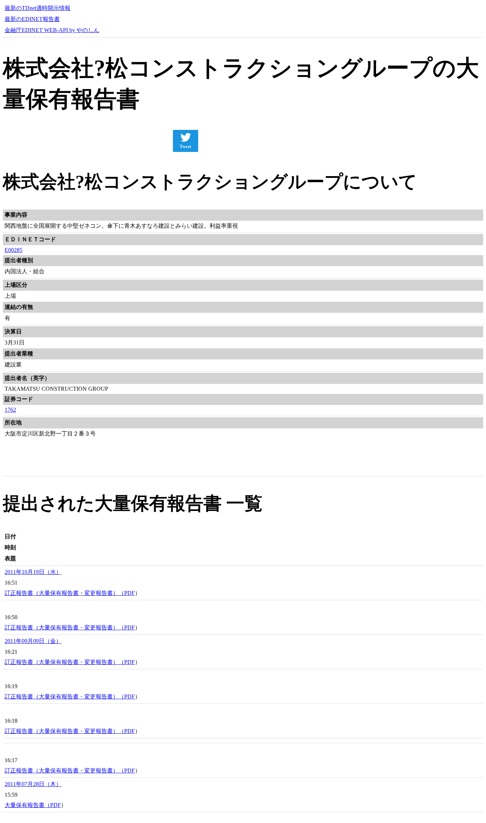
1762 (10, 410)
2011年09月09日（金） (33, 641)
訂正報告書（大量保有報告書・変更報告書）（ (64, 593)
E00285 (13, 250)
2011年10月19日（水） (33, 572)
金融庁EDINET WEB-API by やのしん (52, 30)
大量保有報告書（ (27, 805)
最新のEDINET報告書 (32, 19)
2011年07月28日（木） (33, 784)
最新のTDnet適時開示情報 (37, 8)
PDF (129, 593)
